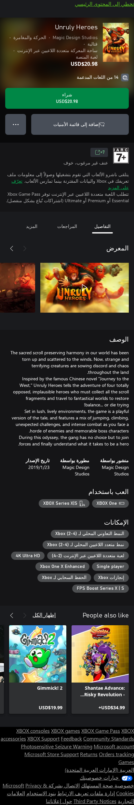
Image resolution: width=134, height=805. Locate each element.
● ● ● (16, 124)
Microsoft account (114, 746)
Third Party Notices (95, 801)
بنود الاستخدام (41, 793)
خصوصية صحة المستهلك (107, 785)
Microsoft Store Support (51, 754)
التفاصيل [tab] (102, 226)
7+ (102, 152)
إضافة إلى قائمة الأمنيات (76, 124)
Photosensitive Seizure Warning (56, 746)
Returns (89, 754)
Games (126, 761)
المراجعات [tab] (67, 226)
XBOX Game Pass (100, 730)
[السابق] (24, 248)
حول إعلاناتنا (59, 801)
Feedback (71, 738)
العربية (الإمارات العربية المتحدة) (99, 769)
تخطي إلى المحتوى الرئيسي (104, 3)
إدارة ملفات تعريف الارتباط (86, 793)
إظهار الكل (44, 614)
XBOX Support (43, 738)
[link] (100, 669)
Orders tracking (116, 754)
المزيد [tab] (31, 226)
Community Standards (108, 738)
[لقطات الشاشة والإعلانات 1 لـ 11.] (84, 287)
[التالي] (11, 248)
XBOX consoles (33, 730)
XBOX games (65, 730)
